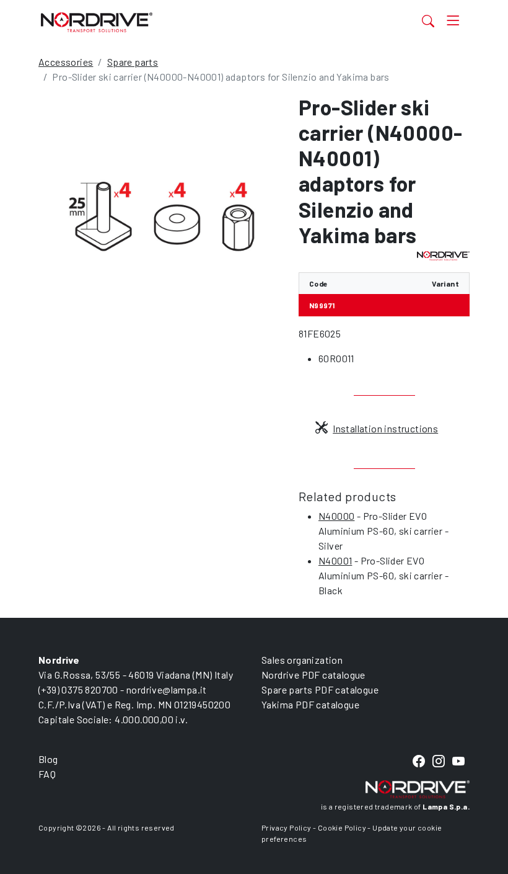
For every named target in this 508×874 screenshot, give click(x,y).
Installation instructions (385, 428)
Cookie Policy (342, 827)
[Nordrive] (193, 22)
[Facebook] (419, 762)
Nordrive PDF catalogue (313, 674)
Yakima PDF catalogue (310, 704)
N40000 (336, 516)
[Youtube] (458, 762)
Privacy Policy (286, 827)
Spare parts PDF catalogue (320, 689)
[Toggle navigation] (453, 21)
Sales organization (302, 660)
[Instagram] (438, 762)
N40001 (335, 560)
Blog (48, 759)
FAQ (47, 774)
